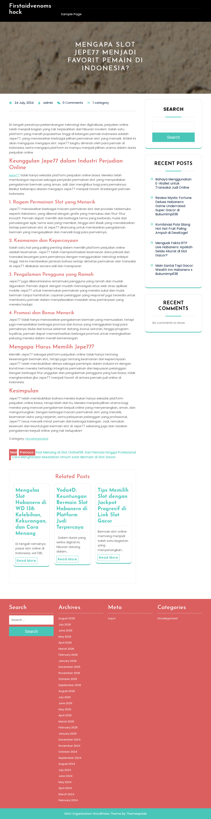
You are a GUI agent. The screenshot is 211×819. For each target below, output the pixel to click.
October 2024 (68, 752)
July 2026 (65, 624)
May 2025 (65, 709)
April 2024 (65, 788)
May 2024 (65, 782)
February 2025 (68, 727)
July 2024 (65, 770)
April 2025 (65, 715)
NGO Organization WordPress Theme (92, 813)
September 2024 (70, 758)
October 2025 (68, 679)
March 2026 (66, 649)
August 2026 (67, 618)
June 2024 (66, 776)
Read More (26, 560)
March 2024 (66, 794)
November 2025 (69, 673)
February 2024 (68, 800)
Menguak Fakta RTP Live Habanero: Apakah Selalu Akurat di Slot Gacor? (173, 249)
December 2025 (69, 667)
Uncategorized (36, 438)
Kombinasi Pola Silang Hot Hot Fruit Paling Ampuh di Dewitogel (172, 228)
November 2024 (69, 746)
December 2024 (70, 740)
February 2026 (68, 655)
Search (173, 109)
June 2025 (65, 703)
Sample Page (71, 14)
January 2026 (68, 661)
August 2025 (67, 691)
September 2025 (70, 685)
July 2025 (65, 697)
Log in (112, 618)
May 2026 (65, 637)
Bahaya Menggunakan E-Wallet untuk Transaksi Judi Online (173, 183)
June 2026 (65, 630)
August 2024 (67, 764)
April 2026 (65, 643)
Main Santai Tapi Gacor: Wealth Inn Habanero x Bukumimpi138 (174, 269)
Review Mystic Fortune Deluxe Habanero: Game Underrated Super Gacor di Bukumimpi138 (173, 206)
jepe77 (14, 175)
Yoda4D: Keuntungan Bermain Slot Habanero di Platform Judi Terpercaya (72, 509)
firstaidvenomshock (30, 9)
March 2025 (66, 721)
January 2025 (68, 734)
